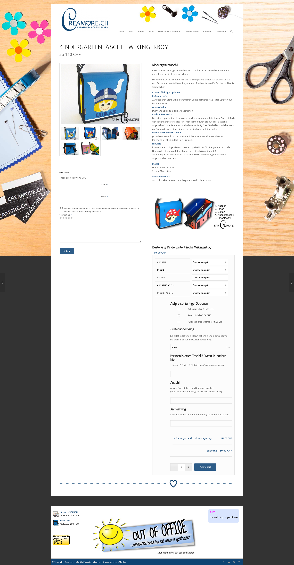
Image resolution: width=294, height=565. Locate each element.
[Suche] (231, 19)
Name (104, 184)
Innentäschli (165, 293)
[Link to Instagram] (234, 561)
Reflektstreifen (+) (200, 309)
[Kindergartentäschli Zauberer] (291, 282)
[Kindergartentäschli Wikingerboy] (100, 94)
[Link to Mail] (239, 561)
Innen (160, 270)
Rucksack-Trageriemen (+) (205, 321)
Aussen (161, 262)
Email (104, 196)
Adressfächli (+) (199, 315)
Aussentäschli (166, 285)
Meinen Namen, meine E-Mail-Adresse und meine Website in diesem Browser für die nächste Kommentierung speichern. (102, 210)
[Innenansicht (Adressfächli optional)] (131, 133)
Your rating (65, 214)
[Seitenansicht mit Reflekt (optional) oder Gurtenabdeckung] (111, 133)
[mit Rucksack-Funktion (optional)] (69, 148)
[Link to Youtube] (229, 561)
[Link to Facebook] (223, 561)
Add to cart (205, 466)
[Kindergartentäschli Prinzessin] (2, 282)
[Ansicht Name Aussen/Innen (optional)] (90, 148)
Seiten (161, 277)
